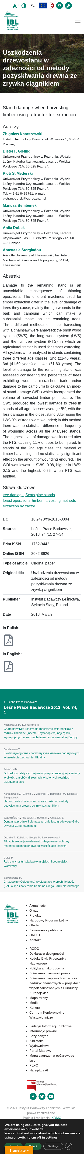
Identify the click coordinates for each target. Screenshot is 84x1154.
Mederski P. (42, 793)
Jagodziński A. (12, 817)
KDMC (56, 1118)
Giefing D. (28, 793)
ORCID (34, 935)
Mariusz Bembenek (20, 206)
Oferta (34, 925)
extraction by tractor (19, 506)
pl (33, 5)
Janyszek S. (56, 817)
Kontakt (35, 940)
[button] (43, 5)
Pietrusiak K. (28, 817)
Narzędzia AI (38, 1070)
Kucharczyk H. (12, 724)
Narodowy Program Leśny (48, 920)
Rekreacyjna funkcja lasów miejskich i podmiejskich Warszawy (36, 863)
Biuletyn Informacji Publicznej (50, 1026)
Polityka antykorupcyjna (46, 968)
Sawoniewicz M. (13, 877)
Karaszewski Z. (12, 793)
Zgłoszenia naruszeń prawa (49, 973)
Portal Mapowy (40, 1050)
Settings (53, 1146)
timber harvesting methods (54, 500)
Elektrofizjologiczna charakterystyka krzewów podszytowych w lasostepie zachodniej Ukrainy (42, 755)
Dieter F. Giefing (17, 151)
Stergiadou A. (11, 797)
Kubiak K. (22, 837)
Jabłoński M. (11, 769)
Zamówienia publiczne (45, 930)
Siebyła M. (35, 837)
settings (52, 1138)
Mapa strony (38, 998)
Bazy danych (38, 1036)
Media (33, 1003)
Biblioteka (36, 1041)
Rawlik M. (42, 817)
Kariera (34, 1007)
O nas (33, 910)
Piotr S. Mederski (18, 173)
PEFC (33, 1065)
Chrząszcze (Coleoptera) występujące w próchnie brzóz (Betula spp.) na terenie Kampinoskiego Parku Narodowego (41, 884)
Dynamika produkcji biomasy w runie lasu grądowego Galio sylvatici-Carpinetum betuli (41, 823)
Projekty (35, 915)
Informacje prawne (43, 1031)
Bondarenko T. (12, 749)
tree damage (13, 495)
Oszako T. (10, 837)
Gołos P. (8, 857)
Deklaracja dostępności (46, 953)
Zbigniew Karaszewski (22, 134)
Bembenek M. (58, 793)
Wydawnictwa (39, 1046)
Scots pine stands (40, 495)
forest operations (16, 500)
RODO (34, 948)
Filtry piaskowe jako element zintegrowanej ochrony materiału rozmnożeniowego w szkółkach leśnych (36, 843)
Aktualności (37, 905)
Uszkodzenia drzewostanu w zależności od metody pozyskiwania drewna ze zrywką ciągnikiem (36, 803)
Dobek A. (72, 793)
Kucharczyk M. (30, 724)
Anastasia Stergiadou (22, 250)
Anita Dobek (14, 228)
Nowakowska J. (51, 837)
